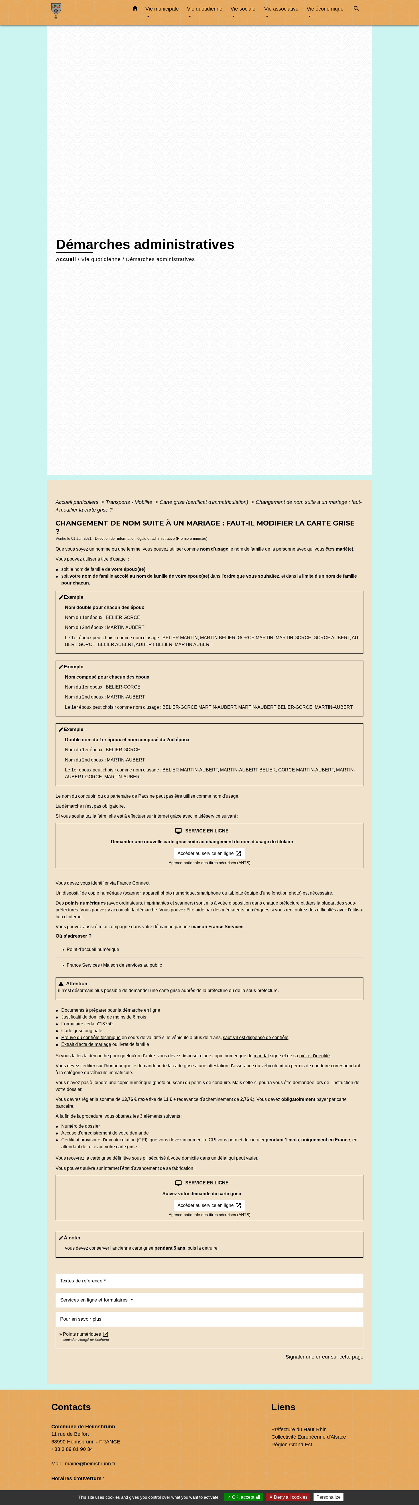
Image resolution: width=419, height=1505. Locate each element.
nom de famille (249, 549)
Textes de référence (81, 1281)
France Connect (133, 883)
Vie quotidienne (101, 259)
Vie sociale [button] (243, 9)
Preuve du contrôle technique (91, 1037)
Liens (283, 1407)
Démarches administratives (160, 259)
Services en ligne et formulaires (94, 1300)
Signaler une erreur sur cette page (324, 1357)
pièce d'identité (314, 1055)
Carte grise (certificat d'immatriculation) (205, 502)
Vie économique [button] (325, 9)
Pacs (143, 796)
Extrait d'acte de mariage (86, 1044)
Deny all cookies (290, 1497)
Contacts (71, 1407)
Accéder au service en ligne (210, 853)
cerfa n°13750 (98, 1023)
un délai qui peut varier (234, 1158)
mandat (261, 1055)
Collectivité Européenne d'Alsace (308, 1437)
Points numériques (86, 1334)
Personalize (328, 1497)
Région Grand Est (291, 1444)
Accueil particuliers (78, 502)
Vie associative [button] (281, 9)
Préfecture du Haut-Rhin (299, 1429)
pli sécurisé (154, 1158)
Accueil (66, 259)
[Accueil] (87, 12)
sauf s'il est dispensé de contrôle (255, 1037)
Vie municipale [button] (162, 9)
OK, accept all (245, 1497)
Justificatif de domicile (83, 1017)
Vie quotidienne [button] (204, 9)
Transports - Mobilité (130, 502)
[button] (135, 9)
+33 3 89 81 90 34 (72, 1449)
